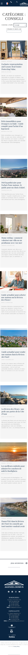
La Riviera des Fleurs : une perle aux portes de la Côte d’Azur (12, 411)
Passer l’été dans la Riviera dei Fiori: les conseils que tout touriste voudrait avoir (13, 523)
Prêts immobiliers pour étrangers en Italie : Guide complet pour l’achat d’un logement (12, 125)
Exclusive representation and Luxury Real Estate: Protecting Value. (12, 66)
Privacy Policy (17, 646)
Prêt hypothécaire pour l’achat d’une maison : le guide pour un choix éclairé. (13, 185)
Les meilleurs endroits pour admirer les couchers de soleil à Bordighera (13, 468)
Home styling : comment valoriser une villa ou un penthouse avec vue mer (11, 240)
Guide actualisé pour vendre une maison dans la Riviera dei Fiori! (13, 354)
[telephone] (11, 2)
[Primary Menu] (2, 3)
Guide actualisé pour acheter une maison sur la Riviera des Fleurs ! (13, 297)
